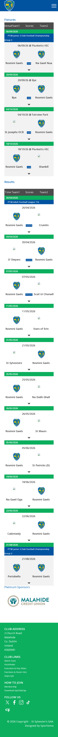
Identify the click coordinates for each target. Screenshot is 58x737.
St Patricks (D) (41, 465)
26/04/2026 (12, 197)
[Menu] (52, 5)
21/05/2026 (12, 339)
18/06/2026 (12, 476)
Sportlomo (47, 725)
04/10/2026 (12, 109)
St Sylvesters (14, 363)
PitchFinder (9, 664)
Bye (14, 97)
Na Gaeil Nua (43, 63)
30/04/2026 (12, 236)
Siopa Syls (9, 675)
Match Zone (10, 660)
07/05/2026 (12, 271)
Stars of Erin (41, 328)
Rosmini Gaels (14, 63)
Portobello (14, 576)
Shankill (44, 166)
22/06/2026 (12, 510)
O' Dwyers (14, 259)
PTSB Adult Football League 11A (23, 202)
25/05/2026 (12, 374)
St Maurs (40, 431)
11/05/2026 (12, 305)
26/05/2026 (12, 408)
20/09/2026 (12, 74)
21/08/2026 (12, 544)
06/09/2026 (12, 31)
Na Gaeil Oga (14, 499)
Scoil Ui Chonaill (44, 294)
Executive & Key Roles (15, 668)
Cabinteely (14, 533)
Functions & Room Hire (15, 672)
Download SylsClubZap (15, 690)
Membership (10, 686)
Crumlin (44, 225)
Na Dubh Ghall (41, 397)
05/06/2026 (12, 442)
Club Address (14, 629)
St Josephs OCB (14, 132)
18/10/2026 (12, 143)
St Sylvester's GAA (42, 721)
